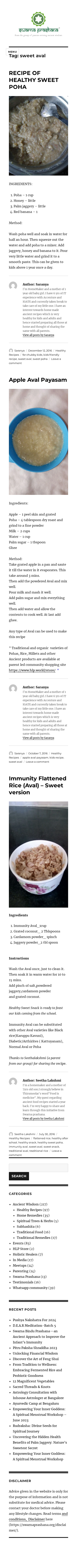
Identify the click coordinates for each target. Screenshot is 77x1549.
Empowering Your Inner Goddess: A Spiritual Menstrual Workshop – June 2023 (40, 1414)
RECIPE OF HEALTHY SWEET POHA (33, 80)
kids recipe (57, 757)
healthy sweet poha (50, 1142)
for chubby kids (32, 354)
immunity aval (18, 1146)
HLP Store (21, 1249)
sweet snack (51, 1146)
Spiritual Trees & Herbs (35, 1221)
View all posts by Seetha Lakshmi (43, 1118)
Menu (12, 51)
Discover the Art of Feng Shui (36, 1359)
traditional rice (38, 1150)
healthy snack (27, 1142)
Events (18, 1243)
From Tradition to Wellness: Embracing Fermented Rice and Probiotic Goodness (37, 1370)
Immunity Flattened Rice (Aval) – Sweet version (37, 785)
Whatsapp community (30, 1288)
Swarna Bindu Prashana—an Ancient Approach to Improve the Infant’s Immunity (39, 1336)
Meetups (19, 1265)
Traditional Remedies (33, 1238)
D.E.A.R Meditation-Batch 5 (34, 1326)
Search (19, 1176)
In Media (20, 1260)
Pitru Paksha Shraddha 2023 (35, 1348)
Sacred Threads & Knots (31, 1387)
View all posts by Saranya (38, 335)
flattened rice (42, 1138)
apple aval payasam (35, 757)
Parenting (20, 1271)
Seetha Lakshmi (24, 1134)
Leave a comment (37, 761)
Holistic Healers (25, 1254)
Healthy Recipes (19, 1138)
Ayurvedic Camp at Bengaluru (36, 1403)
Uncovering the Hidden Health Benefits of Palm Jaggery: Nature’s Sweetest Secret (40, 1442)
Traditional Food (30, 1232)
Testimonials (23, 1282)
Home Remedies (29, 1215)
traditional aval (18, 1150)
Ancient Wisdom (26, 1204)
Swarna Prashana (26, 1277)
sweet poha (40, 358)
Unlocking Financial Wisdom (35, 1353)
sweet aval (25, 358)
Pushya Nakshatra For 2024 (34, 1320)
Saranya (19, 350)
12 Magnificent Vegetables (33, 1381)
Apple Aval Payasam (38, 379)
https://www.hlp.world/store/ (32, 670)
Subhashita (26, 1227)
